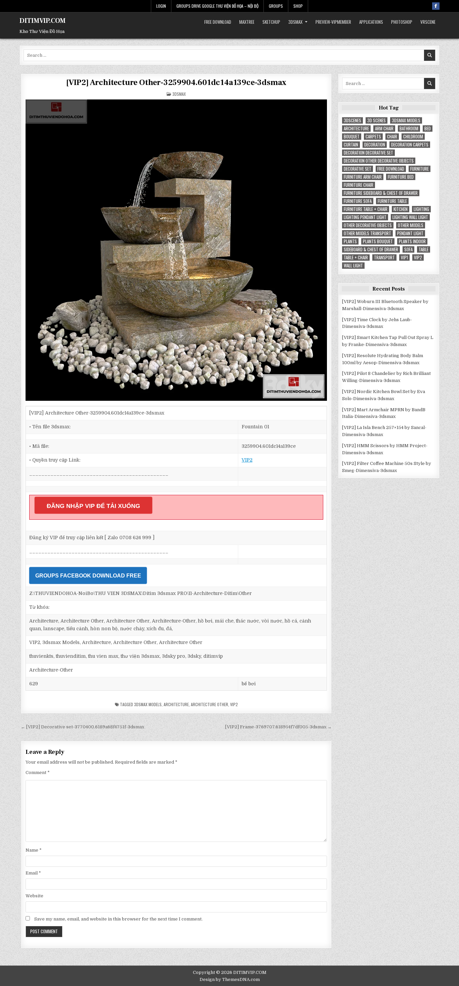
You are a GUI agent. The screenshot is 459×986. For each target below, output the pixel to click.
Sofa (408, 249)
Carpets (373, 136)
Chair (392, 136)
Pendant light (410, 233)
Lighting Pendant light (365, 217)
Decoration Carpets (409, 144)
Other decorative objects (368, 225)
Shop (298, 6)
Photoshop (401, 21)
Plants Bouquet (378, 241)
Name (34, 850)
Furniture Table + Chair (365, 209)
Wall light (353, 265)
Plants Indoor (412, 241)
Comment (38, 772)
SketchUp (271, 21)
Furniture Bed (401, 177)
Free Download (217, 21)
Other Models (410, 225)
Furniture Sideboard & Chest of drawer (381, 193)
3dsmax (295, 21)
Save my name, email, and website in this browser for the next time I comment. (118, 918)
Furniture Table (392, 201)
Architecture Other (209, 704)
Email (33, 872)
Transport (384, 257)
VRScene (427, 21)
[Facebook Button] (436, 6)
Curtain (351, 144)
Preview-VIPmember (333, 21)
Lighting (421, 209)
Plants (350, 241)
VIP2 (247, 460)
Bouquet (352, 136)
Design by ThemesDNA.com (230, 979)
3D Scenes (376, 120)
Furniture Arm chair (363, 177)
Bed (427, 128)
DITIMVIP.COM (42, 20)
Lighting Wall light (410, 217)
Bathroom (409, 128)
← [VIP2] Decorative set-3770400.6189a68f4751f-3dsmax (82, 726)
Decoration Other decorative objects (379, 161)
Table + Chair (356, 257)
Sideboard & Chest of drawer (371, 249)
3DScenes (352, 120)
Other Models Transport (367, 233)
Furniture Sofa (358, 201)
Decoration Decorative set (368, 152)
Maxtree (246, 21)
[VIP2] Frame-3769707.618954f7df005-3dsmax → (278, 726)
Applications (371, 21)
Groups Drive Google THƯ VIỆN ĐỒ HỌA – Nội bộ (217, 6)
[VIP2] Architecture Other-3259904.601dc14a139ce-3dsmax (176, 82)
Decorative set (357, 169)
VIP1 (404, 257)
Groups (276, 6)
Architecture (176, 704)
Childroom (413, 136)
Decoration (374, 144)
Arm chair (384, 128)
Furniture (419, 169)
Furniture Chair (358, 185)
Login (161, 6)
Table (423, 249)
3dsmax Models (148, 704)
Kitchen (400, 209)
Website (34, 895)
